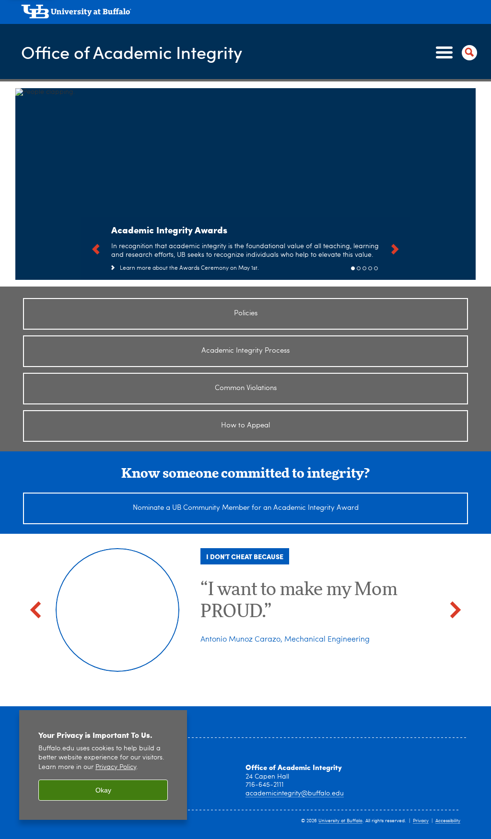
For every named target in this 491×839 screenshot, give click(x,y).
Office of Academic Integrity (131, 52)
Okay (103, 790)
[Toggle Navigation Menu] (454, 53)
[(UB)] (248, 13)
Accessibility (447, 820)
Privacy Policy (115, 767)
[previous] (96, 248)
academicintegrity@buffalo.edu (295, 793)
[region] (103, 765)
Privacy (421, 820)
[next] (395, 248)
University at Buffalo (340, 820)
